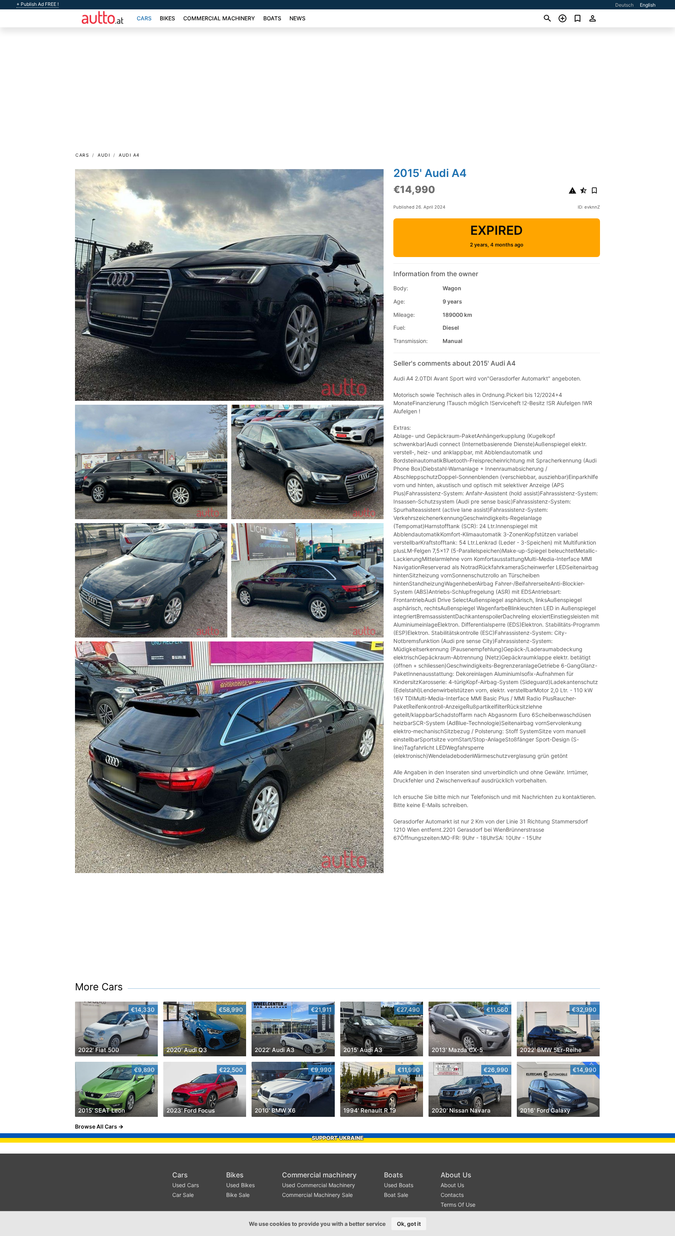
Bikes (167, 18)
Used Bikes (240, 1185)
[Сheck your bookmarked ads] (577, 18)
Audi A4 (129, 155)
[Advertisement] (337, 92)
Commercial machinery (219, 18)
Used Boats (398, 1185)
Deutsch (624, 5)
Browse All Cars (96, 1126)
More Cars (99, 987)
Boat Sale (396, 1194)
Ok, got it (409, 1223)
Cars (144, 18)
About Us (456, 1175)
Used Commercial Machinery (318, 1185)
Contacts (452, 1194)
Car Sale (183, 1194)
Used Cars (185, 1185)
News (297, 18)
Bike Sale (238, 1194)
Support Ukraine (338, 1137)
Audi (104, 155)
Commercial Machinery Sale (317, 1194)
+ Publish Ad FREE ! (37, 4)
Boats (272, 18)
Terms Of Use (458, 1204)
